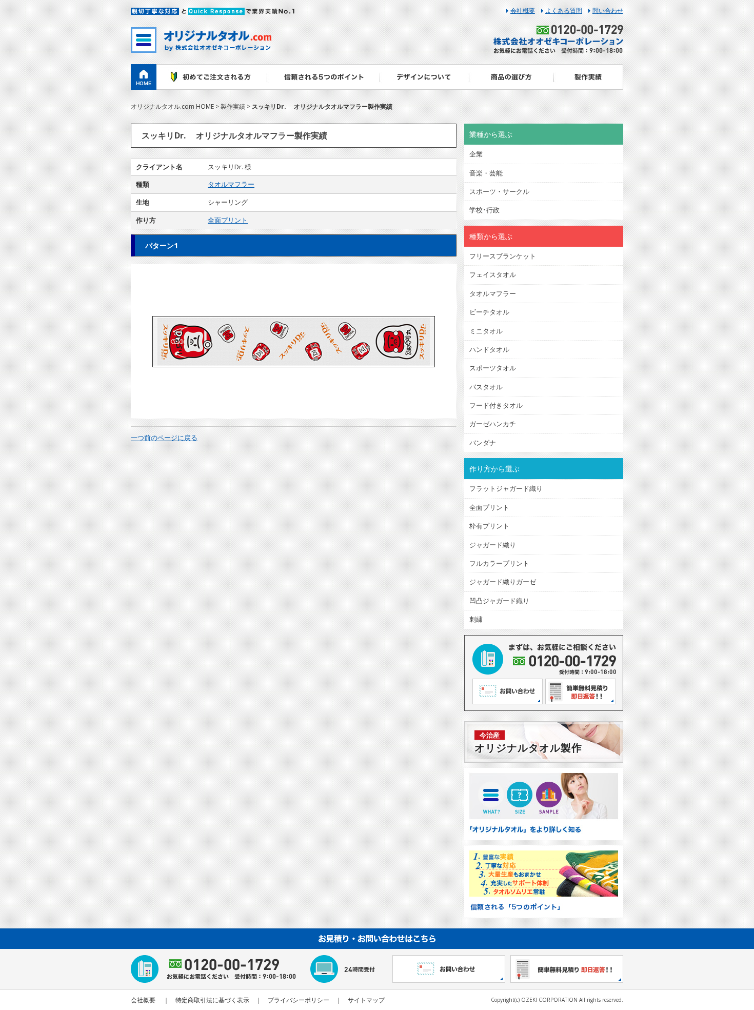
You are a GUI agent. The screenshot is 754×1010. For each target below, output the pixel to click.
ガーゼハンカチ (492, 423)
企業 (476, 154)
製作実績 (588, 77)
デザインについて (424, 77)
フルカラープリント (499, 563)
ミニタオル (486, 330)
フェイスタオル (492, 274)
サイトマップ (366, 1000)
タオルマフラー (231, 184)
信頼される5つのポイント (323, 77)
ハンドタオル (489, 349)
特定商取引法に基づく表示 (212, 1000)
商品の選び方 (511, 77)
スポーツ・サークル (499, 191)
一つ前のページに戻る (164, 437)
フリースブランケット (502, 256)
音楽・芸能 (486, 172)
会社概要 (522, 11)
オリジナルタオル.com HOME (172, 106)
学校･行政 (484, 209)
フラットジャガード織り (506, 488)
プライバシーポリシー (298, 1000)
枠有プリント (489, 525)
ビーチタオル (489, 311)
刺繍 (476, 619)
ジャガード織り (492, 544)
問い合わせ (607, 11)
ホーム (143, 77)
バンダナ (482, 442)
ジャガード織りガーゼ (502, 581)
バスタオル (486, 386)
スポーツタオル (492, 367)
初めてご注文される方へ (211, 77)
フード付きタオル (496, 405)
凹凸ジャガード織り (499, 600)
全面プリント (228, 220)
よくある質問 (563, 11)
